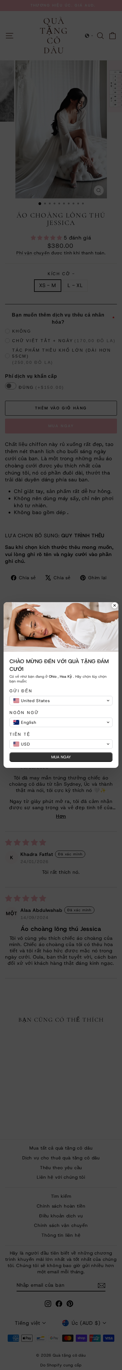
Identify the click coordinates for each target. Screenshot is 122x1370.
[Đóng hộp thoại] (114, 606)
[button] (61, 700)
